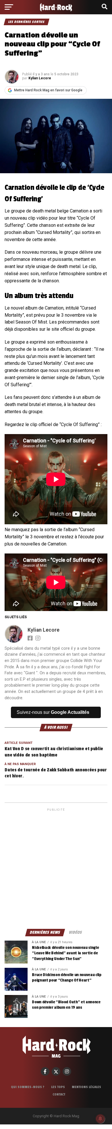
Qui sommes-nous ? (27, 1087)
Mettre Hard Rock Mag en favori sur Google (48, 90)
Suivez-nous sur (53, 712)
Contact (59, 1094)
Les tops (58, 1087)
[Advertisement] (56, 868)
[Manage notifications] (100, 1118)
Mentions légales (86, 1087)
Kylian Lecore (39, 78)
